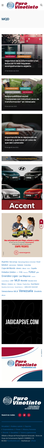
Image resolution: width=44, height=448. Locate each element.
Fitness (18, 429)
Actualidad (10, 53)
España (34, 268)
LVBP (12, 281)
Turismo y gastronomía (28, 432)
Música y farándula (29, 429)
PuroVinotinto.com (13, 441)
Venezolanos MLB (10, 291)
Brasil (38, 262)
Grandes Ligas (10, 276)
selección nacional (30, 287)
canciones (12, 265)
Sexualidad (14, 432)
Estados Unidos (9, 272)
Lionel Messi (5, 281)
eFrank (33, 441)
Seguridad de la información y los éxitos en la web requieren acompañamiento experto (21, 63)
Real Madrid (35, 284)
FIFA (20, 272)
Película (19, 284)
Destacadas (10, 56)
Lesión (33, 276)
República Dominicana (8, 287)
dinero (18, 268)
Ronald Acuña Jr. (19, 287)
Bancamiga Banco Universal (27, 262)
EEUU (28, 268)
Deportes (28, 426)
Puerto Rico (26, 284)
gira (37, 272)
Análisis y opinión (24, 53)
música (10, 284)
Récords (5, 432)
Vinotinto (38, 291)
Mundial (24, 280)
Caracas (20, 265)
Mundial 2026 (32, 281)
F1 (17, 272)
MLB (17, 280)
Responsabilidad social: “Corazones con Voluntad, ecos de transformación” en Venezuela (22, 99)
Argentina (5, 262)
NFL (15, 284)
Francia (25, 272)
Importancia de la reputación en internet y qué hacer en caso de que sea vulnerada (21, 140)
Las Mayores (25, 276)
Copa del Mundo (8, 268)
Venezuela (26, 291)
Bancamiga (13, 262)
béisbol (5, 265)
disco (24, 268)
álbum (3, 295)
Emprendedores (24, 56)
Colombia (27, 265)
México (4, 284)
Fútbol (32, 272)
